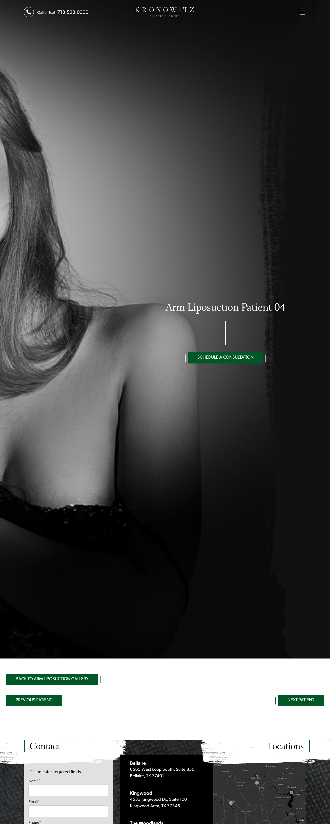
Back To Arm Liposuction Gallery (52, 679)
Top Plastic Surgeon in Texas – (165, 12)
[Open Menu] (300, 12)
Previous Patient (34, 700)
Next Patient (300, 700)
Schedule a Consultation (225, 357)
